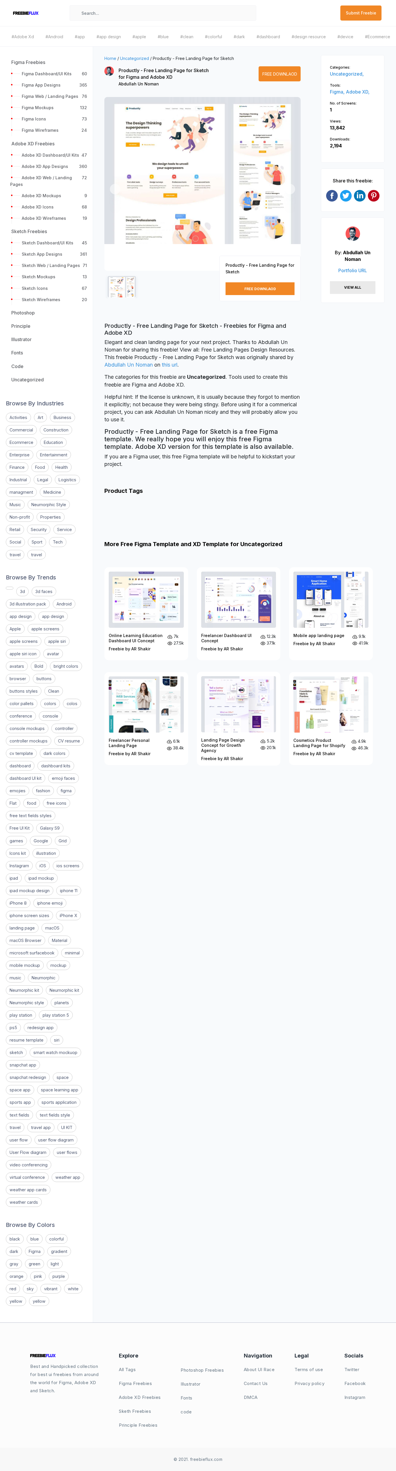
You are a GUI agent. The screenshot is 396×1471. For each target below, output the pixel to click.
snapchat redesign (28, 1077)
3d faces (43, 591)
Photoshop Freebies (202, 1370)
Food (40, 467)
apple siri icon (23, 653)
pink (38, 1276)
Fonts (186, 1398)
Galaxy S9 (50, 828)
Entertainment (53, 454)
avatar (53, 653)
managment (21, 492)
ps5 (13, 1027)
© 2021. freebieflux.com (198, 1459)
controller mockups (29, 740)
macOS (52, 927)
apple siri (57, 641)
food (31, 803)
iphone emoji (50, 903)
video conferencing (29, 1164)
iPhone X (68, 915)
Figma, (338, 92)
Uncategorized (134, 58)
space (63, 1077)
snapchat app (23, 1064)
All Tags (127, 1369)
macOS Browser (25, 940)
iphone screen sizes (29, 915)
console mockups (27, 728)
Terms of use (309, 1369)
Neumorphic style (27, 1002)
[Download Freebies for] (9, 588)
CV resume (69, 740)
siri (56, 1040)
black (15, 1238)
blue (34, 1238)
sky (30, 1288)
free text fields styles (31, 815)
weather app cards (28, 1189)
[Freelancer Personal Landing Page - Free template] (146, 718)
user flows (67, 1152)
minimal (72, 952)
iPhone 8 (18, 903)
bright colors (66, 666)
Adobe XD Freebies (140, 1397)
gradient (59, 1251)
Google (41, 840)
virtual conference (27, 1177)
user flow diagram (56, 1139)
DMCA (251, 1397)
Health (61, 467)
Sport (37, 541)
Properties (50, 517)
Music (15, 504)
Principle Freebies (138, 1425)
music (15, 977)
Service (64, 529)
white (73, 1288)
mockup (58, 965)
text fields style (55, 1115)
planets (62, 1002)
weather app (67, 1177)
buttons (44, 678)
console (50, 715)
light (55, 1263)
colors (50, 703)
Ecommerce (21, 442)
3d (22, 591)
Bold (38, 666)
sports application (59, 1102)
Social (15, 541)
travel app (41, 1127)
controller (64, 728)
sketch (16, 1052)
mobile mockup (25, 965)
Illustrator (191, 1384)
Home (110, 58)
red (13, 1288)
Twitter (351, 1369)
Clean (53, 691)
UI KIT (66, 1127)
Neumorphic (43, 977)
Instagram (19, 865)
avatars (17, 666)
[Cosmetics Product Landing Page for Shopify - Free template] (331, 718)
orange (16, 1276)
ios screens (68, 865)
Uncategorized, (347, 74)
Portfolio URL (352, 270)
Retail (15, 529)
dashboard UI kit (25, 778)
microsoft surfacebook (32, 952)
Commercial (21, 429)
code (186, 1412)
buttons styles (24, 691)
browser (18, 678)
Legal (42, 479)
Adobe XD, (358, 92)
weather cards (24, 1202)
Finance (17, 467)
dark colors (54, 753)
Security (39, 529)
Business (62, 417)
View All (352, 287)
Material (59, 940)
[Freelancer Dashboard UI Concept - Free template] (239, 613)
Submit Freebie (361, 12)
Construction (55, 429)
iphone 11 (68, 890)
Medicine (52, 492)
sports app (20, 1102)
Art (40, 417)
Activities (18, 417)
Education (53, 442)
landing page (22, 927)
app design (21, 616)
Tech (58, 541)
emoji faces (63, 778)
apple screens (45, 628)
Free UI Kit (20, 828)
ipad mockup (41, 878)
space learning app (59, 1089)
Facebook (355, 1383)
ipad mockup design (30, 890)
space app (20, 1089)
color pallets (22, 703)
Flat (13, 803)
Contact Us (256, 1383)
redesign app (41, 1027)
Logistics (67, 479)
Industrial (18, 479)
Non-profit (20, 517)
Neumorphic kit (24, 990)
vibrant (50, 1288)
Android (64, 603)
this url (169, 365)
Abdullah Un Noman (139, 83)
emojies (18, 790)
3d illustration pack (28, 603)
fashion (43, 790)
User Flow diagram (28, 1152)
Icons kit (18, 853)
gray (14, 1263)
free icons (56, 803)
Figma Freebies (135, 1383)
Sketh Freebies (135, 1411)
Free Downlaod (279, 74)
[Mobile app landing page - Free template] (331, 613)
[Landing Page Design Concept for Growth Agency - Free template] (239, 719)
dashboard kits (55, 765)
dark (14, 1251)
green (34, 1263)
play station (21, 1015)
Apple (15, 628)
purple (58, 1276)
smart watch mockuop (55, 1052)
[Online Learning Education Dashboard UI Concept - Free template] (146, 613)
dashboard (20, 765)
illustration (46, 853)
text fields (19, 1115)
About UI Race (259, 1369)
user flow (19, 1139)
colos (72, 703)
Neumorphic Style (48, 504)
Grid (63, 840)
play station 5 (56, 1015)
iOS (42, 865)
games (16, 840)
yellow (16, 1301)
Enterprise (20, 454)
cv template (21, 753)
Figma (35, 1251)
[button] (115, 189)
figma (66, 790)
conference (21, 715)
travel (15, 554)
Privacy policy (309, 1383)
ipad (14, 878)
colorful (56, 1238)
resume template (26, 1040)
